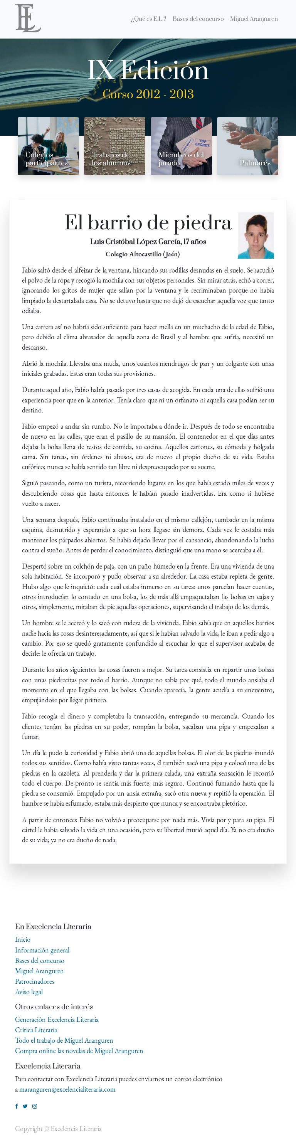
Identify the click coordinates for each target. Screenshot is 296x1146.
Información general (42, 950)
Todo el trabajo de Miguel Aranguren (64, 1040)
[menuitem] (149, 19)
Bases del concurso (39, 960)
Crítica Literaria (36, 1029)
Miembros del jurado (181, 159)
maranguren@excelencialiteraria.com (67, 1089)
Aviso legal (29, 991)
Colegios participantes (46, 159)
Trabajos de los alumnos (111, 159)
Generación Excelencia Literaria (57, 1019)
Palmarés (255, 163)
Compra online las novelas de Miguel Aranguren (79, 1050)
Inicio (22, 939)
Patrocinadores (34, 981)
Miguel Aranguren (39, 970)
